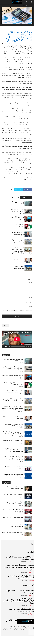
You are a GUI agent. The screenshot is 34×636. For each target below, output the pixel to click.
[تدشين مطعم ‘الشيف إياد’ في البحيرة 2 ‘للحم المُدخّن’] (28, 519)
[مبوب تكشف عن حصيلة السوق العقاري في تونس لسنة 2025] (28, 203)
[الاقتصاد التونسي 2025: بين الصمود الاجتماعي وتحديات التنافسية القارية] (28, 226)
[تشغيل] (30, 346)
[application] (17, 339)
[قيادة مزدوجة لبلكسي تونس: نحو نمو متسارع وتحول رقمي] (28, 260)
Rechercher (29, 323)
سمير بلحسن (4, 43)
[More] (11, 189)
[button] (26, 2)
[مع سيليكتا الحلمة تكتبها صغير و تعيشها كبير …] (28, 468)
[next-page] (28, 274)
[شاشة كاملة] (3, 346)
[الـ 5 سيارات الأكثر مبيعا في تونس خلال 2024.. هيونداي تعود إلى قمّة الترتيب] (28, 496)
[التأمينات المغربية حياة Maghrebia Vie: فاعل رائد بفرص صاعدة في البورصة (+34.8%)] (28, 241)
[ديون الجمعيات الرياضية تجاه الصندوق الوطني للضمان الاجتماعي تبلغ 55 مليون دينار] (28, 504)
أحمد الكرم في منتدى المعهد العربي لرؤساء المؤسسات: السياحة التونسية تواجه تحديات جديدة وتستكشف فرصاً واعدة (13, 449)
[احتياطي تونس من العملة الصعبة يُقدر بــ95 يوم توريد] (28, 534)
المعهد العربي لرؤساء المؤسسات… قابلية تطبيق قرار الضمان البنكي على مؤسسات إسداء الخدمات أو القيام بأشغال (12, 433)
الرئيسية (30, 5)
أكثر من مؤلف (15, 197)
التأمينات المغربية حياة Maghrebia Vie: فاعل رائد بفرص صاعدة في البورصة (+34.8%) (21, 241)
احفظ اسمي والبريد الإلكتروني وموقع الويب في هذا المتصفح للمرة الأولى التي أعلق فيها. (17, 311)
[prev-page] (31, 274)
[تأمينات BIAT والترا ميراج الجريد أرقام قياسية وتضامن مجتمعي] (28, 442)
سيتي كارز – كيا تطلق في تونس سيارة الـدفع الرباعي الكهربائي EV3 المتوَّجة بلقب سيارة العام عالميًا (21, 211)
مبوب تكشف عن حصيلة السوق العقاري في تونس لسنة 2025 (20, 558)
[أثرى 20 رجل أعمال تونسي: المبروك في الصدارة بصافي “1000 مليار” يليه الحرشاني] (28, 488)
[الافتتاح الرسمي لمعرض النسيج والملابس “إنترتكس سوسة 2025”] (28, 268)
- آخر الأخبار (25, 5)
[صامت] (6, 346)
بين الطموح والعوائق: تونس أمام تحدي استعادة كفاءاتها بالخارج (21, 576)
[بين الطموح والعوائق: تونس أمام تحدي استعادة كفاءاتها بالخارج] (28, 219)
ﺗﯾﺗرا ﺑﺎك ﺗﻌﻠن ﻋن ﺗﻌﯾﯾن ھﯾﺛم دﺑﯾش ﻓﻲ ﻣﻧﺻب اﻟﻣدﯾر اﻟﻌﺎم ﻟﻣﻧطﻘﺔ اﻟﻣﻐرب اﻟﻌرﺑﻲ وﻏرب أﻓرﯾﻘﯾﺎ (22, 234)
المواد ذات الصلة (26, 197)
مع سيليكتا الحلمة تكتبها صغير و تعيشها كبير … (13, 466)
